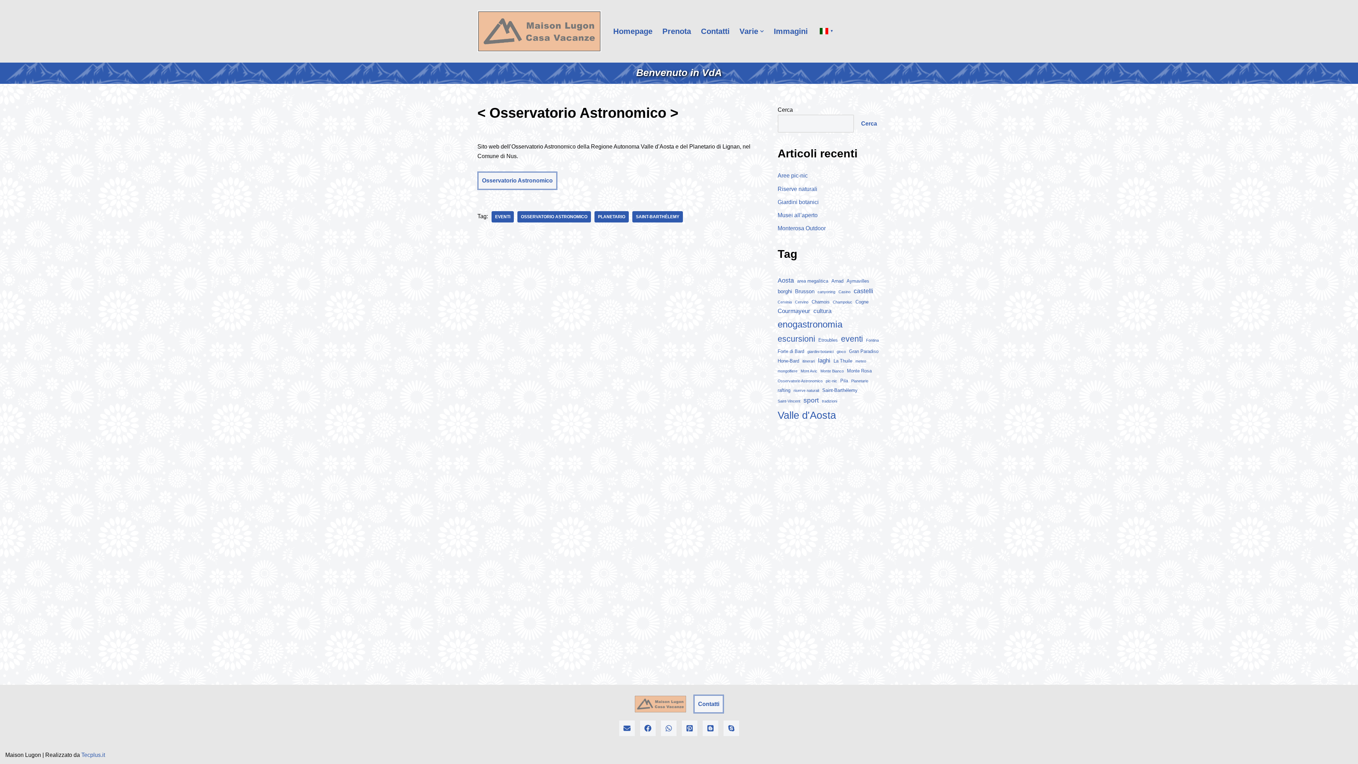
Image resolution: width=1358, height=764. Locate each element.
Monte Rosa (859, 371)
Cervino (801, 302)
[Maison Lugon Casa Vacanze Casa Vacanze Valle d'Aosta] (539, 31)
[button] (762, 31)
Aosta (786, 280)
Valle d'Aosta (807, 415)
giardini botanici (820, 351)
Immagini (791, 31)
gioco (841, 351)
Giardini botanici (798, 202)
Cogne (862, 302)
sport (811, 400)
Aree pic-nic (793, 176)
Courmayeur (794, 311)
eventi (502, 216)
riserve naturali (806, 390)
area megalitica (812, 281)
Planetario (611, 216)
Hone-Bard (788, 361)
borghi (785, 291)
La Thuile (843, 361)
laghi (824, 360)
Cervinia (785, 302)
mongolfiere (787, 371)
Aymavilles (858, 281)
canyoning (826, 292)
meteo (860, 361)
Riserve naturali (797, 189)
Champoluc (842, 302)
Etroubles (828, 340)
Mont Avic (809, 371)
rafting (784, 390)
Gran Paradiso (863, 351)
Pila (844, 380)
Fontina (872, 340)
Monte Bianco (832, 371)
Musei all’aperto (798, 215)
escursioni (796, 338)
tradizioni (829, 401)
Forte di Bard (791, 351)
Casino (844, 292)
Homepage (632, 31)
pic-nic (831, 381)
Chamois (821, 302)
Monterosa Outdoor (802, 228)
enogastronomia (810, 324)
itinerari (808, 361)
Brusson (804, 291)
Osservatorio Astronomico (517, 181)
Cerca (785, 110)
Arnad (837, 281)
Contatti (715, 31)
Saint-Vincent (789, 401)
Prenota (676, 31)
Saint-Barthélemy (657, 216)
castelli (863, 291)
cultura (822, 311)
